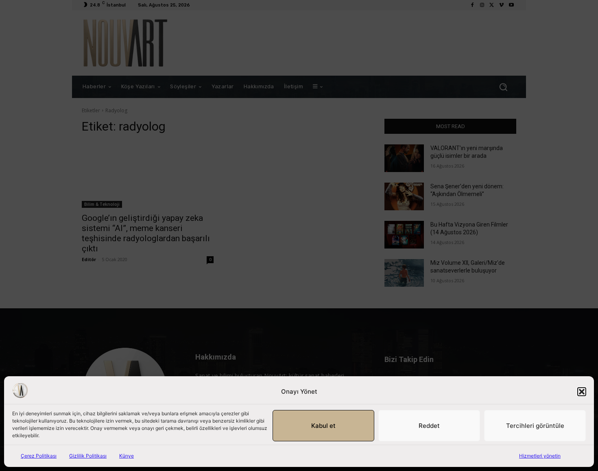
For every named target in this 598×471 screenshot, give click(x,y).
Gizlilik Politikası (88, 456)
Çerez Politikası (39, 456)
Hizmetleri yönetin (540, 456)
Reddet (429, 426)
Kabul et (323, 426)
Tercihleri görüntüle (535, 426)
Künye (126, 456)
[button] (582, 392)
